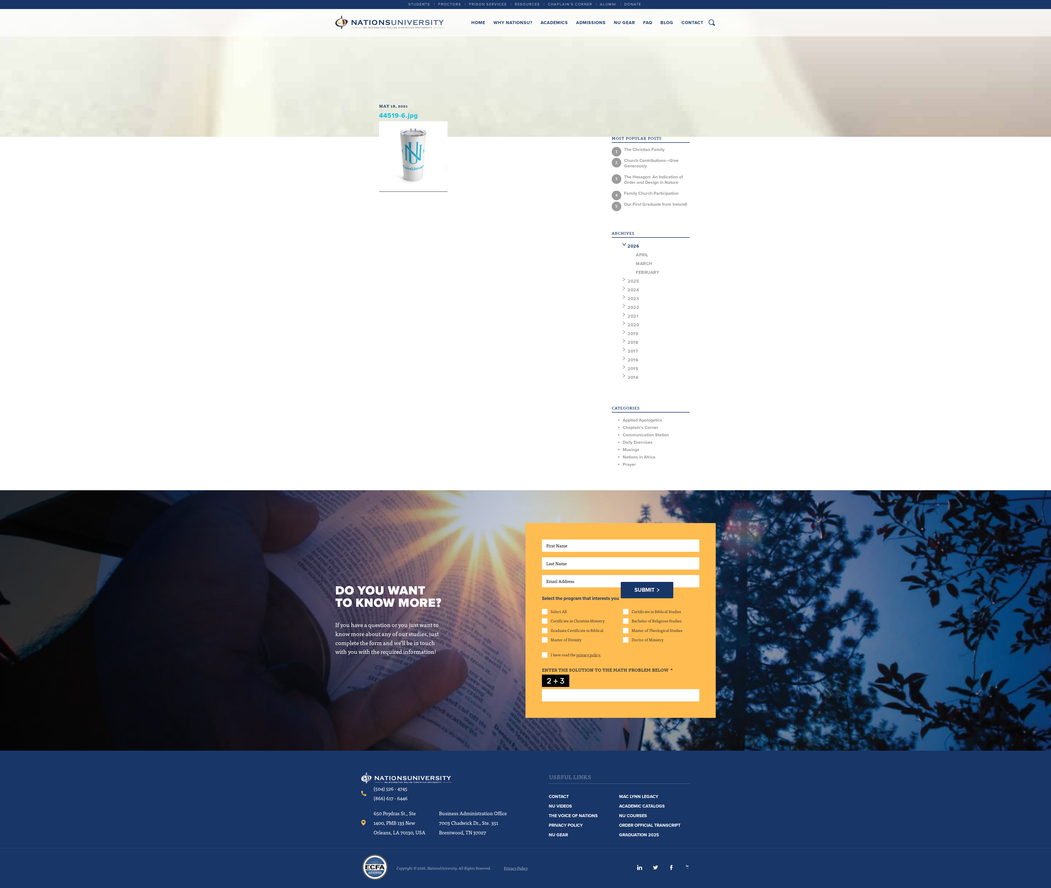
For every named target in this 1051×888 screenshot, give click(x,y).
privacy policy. (588, 655)
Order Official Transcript (649, 825)
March (644, 263)
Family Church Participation (651, 193)
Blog (666, 22)
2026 (633, 246)
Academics (554, 22)
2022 (633, 307)
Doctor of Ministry (647, 639)
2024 (633, 290)
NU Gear (624, 22)
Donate (632, 4)
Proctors (449, 4)
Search (712, 22)
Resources (527, 4)
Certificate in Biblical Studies (656, 611)
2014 (633, 377)
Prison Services (488, 4)
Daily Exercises (637, 442)
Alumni (608, 4)
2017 (633, 351)
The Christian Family (644, 149)
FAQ (647, 22)
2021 (633, 316)
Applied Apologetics (642, 420)
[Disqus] (483, 273)
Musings (631, 449)
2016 (633, 360)
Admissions (591, 22)
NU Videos (560, 806)
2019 (633, 333)
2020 (633, 325)
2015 (633, 369)
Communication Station (646, 435)
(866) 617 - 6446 (391, 798)
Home (478, 22)
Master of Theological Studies (657, 630)
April (642, 255)
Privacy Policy (566, 825)
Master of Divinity (566, 639)
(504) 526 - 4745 (390, 789)
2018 (633, 342)
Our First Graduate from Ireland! (655, 204)
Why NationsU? (512, 22)
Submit (644, 590)
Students (419, 4)
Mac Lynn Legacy (638, 796)
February (647, 272)
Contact (692, 22)
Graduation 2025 (639, 835)
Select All (559, 611)
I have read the (576, 654)
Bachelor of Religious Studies (657, 620)
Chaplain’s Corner (570, 4)
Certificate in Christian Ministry (578, 620)
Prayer (629, 464)
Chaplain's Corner (640, 427)
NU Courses (633, 816)
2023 (633, 298)
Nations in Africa (639, 457)
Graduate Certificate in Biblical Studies (577, 630)
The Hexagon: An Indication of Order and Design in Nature (653, 179)
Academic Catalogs (642, 806)
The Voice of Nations (573, 816)
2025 (633, 281)
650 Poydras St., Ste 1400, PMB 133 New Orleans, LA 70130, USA (399, 822)
